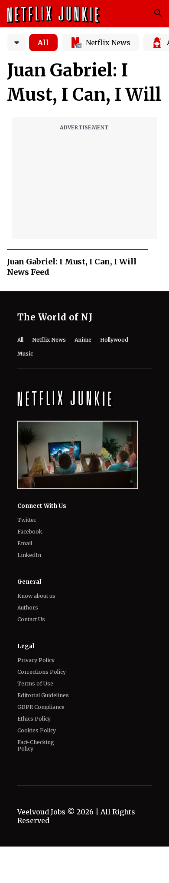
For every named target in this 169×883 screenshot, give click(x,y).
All (43, 42)
